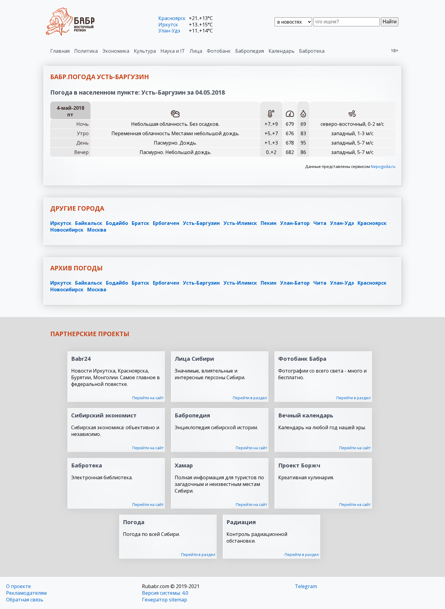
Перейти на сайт (147, 397)
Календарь (282, 51)
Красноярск (172, 18)
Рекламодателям (26, 593)
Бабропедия (249, 51)
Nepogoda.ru (383, 166)
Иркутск (168, 24)
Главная (60, 51)
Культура (145, 51)
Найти (390, 21)
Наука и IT (172, 51)
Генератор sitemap (164, 599)
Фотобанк (219, 51)
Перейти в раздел (250, 397)
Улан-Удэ (169, 30)
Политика (86, 51)
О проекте (18, 586)
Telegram (306, 586)
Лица (196, 51)
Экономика (115, 51)
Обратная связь (24, 599)
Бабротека (312, 51)
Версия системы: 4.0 (165, 593)
